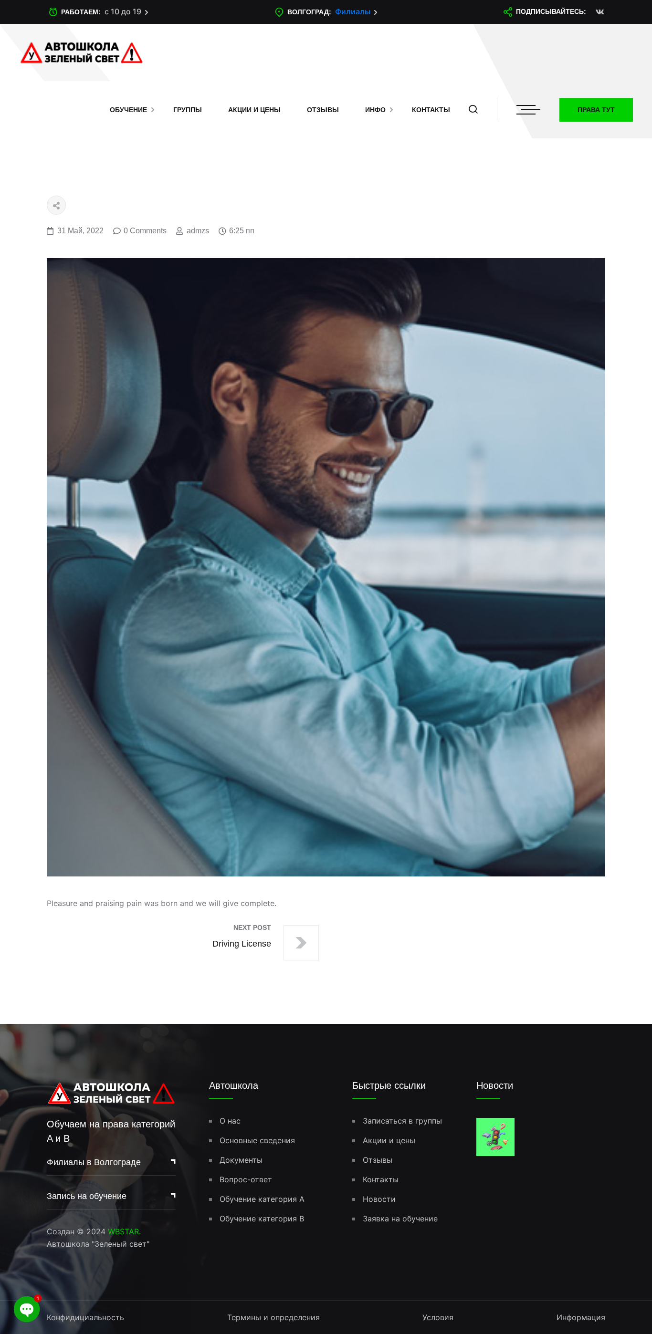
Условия (437, 1317)
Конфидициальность (85, 1317)
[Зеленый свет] (81, 51)
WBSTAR (123, 1231)
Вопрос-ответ (246, 1179)
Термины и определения (273, 1317)
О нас (230, 1121)
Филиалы (352, 11)
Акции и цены (254, 110)
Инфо (375, 110)
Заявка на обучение (400, 1218)
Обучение (128, 110)
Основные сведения (257, 1140)
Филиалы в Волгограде (94, 1162)
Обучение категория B (262, 1218)
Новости (379, 1199)
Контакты (431, 110)
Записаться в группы (402, 1121)
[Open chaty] (27, 1309)
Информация (581, 1317)
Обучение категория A (262, 1199)
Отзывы (323, 110)
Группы (187, 110)
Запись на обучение (86, 1196)
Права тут (596, 110)
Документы (241, 1160)
